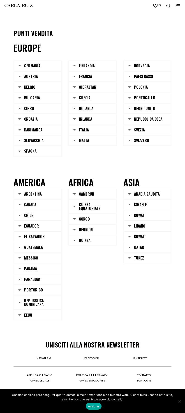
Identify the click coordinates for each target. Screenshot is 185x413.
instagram (43, 358)
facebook (91, 358)
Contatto (144, 375)
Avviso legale (39, 380)
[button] (157, 5)
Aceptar (93, 406)
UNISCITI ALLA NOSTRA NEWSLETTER (92, 344)
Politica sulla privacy (91, 375)
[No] (179, 401)
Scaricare (144, 380)
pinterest (140, 358)
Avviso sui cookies (92, 380)
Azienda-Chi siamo (40, 375)
